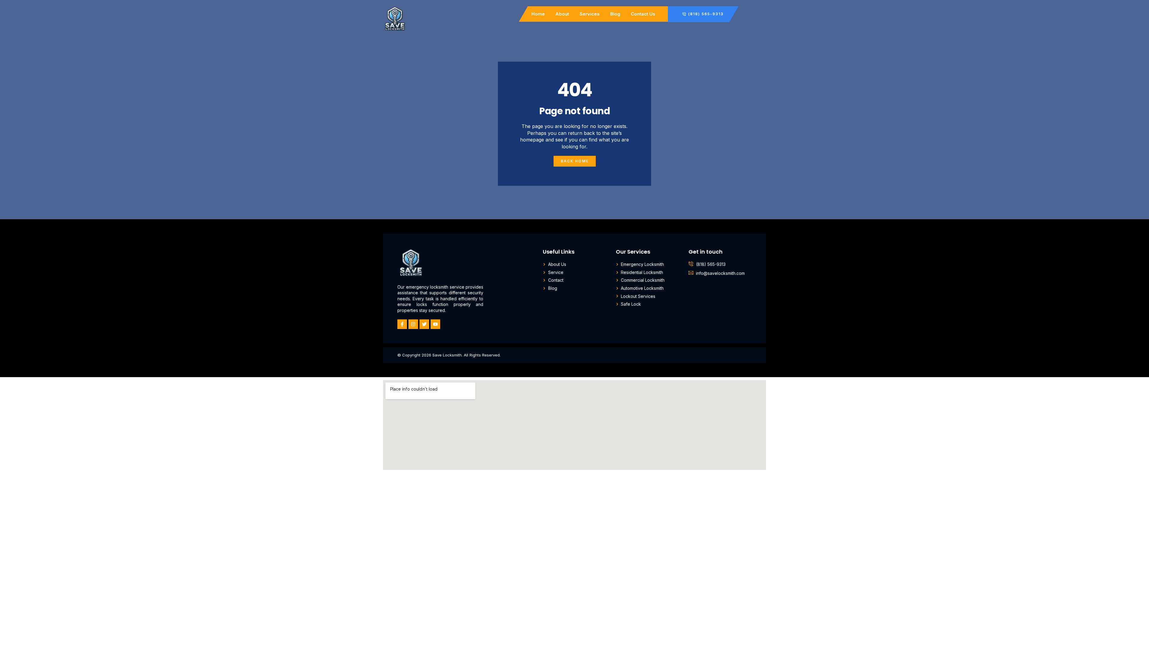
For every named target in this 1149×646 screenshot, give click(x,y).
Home (538, 14)
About (562, 14)
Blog (615, 14)
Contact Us (643, 14)
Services (590, 14)
